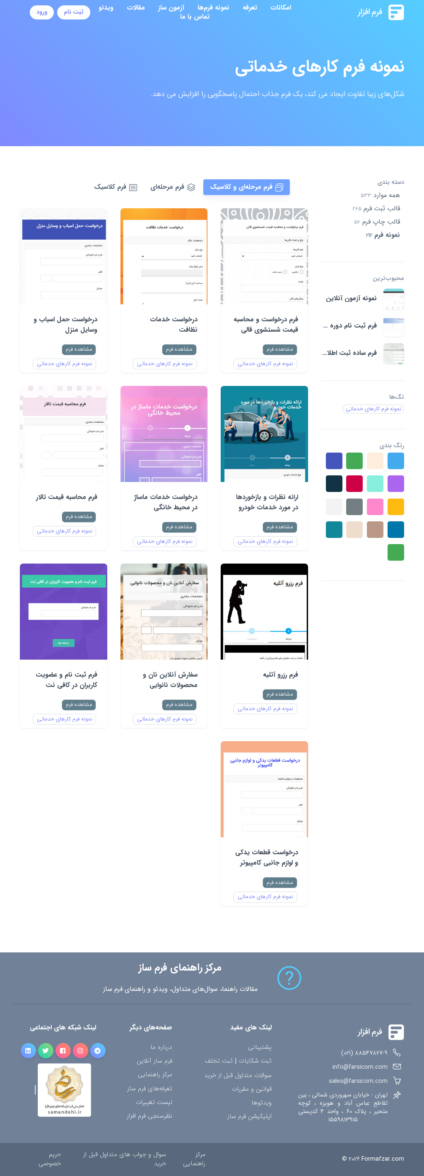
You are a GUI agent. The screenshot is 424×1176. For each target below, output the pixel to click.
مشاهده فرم (280, 349)
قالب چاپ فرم (377, 222)
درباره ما (161, 1047)
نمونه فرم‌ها (213, 7)
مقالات (136, 7)
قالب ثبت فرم (376, 208)
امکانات (280, 7)
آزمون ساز (171, 7)
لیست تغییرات (154, 1102)
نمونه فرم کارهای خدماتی (265, 363)
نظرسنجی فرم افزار (149, 1116)
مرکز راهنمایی (155, 1074)
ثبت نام (74, 12)
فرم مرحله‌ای (167, 187)
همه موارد (380, 195)
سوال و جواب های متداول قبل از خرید (124, 1159)
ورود (41, 12)
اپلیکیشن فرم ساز (249, 1116)
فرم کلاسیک (110, 187)
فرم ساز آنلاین (154, 1061)
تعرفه (250, 7)
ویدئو (106, 7)
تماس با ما (195, 17)
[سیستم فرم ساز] (360, 12)
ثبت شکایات (255, 1061)
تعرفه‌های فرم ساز (149, 1088)
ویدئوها (261, 1103)
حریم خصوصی (50, 1159)
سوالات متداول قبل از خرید (238, 1075)
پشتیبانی (260, 1047)
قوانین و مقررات (252, 1089)
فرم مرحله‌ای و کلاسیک (241, 187)
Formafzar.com (382, 1159)
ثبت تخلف (219, 1061)
